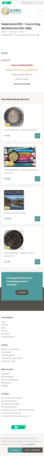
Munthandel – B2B (8, 361)
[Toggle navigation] (40, 11)
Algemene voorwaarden (10, 349)
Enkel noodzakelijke (32, 450)
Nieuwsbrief (5, 334)
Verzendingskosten (8, 355)
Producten (13, 32)
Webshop (4, 325)
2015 (21, 32)
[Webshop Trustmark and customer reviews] (9, 3)
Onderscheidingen (8, 337)
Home (3, 32)
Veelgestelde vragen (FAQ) (11, 358)
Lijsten (3, 328)
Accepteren (15, 450)
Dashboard (5, 374)
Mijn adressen (6, 383)
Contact (4, 331)
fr (31, 3)
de (38, 3)
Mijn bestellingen (7, 377)
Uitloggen (4, 386)
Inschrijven (22, 292)
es (34, 3)
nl (27, 3)
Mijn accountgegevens (9, 380)
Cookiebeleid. (30, 444)
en (42, 3)
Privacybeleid (6, 352)
